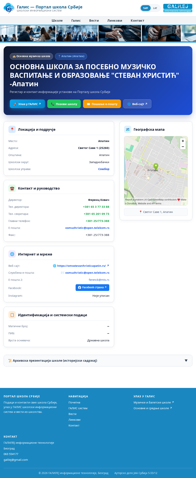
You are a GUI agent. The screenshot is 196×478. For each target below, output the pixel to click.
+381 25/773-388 (97, 221)
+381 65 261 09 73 (96, 214)
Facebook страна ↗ (94, 287)
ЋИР (145, 8)
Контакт (137, 20)
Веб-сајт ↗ (137, 104)
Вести (94, 20)
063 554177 (11, 454)
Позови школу (64, 104)
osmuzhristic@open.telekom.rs (87, 228)
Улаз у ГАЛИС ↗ (27, 104)
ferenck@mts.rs (99, 280)
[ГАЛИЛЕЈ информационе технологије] (177, 8)
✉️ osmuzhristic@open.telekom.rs (85, 272)
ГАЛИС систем (78, 408)
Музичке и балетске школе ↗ (154, 402)
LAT (155, 8)
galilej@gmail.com (16, 460)
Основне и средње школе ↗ (153, 408)
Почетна (74, 402)
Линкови (114, 20)
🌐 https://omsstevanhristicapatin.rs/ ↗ (81, 266)
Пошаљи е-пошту (102, 104)
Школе (57, 20)
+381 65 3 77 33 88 (96, 207)
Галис (76, 20)
